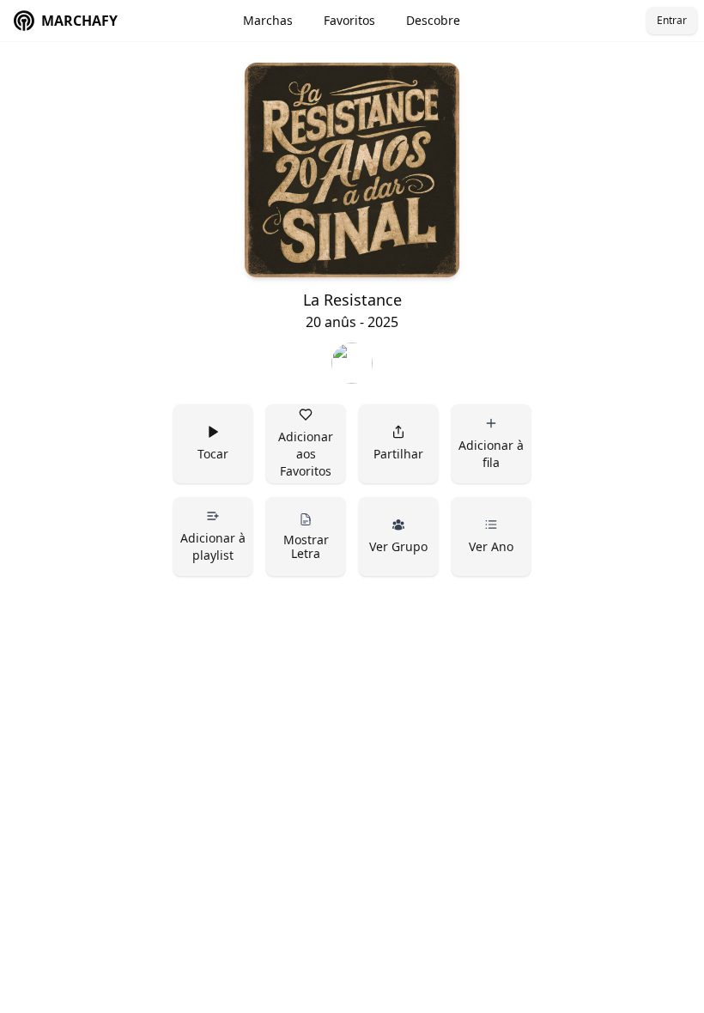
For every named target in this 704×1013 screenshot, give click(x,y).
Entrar (672, 20)
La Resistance (352, 299)
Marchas (268, 20)
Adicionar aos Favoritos (307, 453)
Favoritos (349, 20)
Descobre (433, 20)
